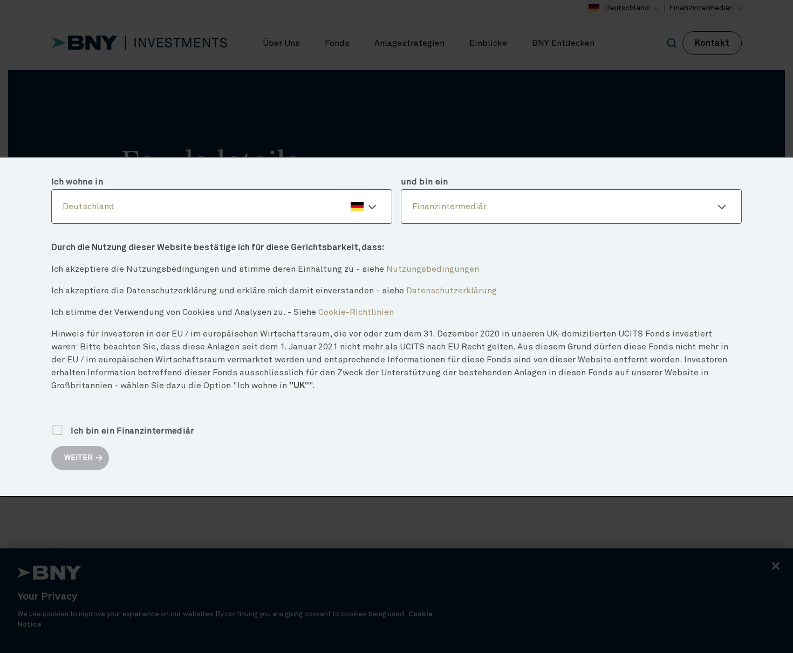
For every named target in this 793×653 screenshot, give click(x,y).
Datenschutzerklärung (451, 290)
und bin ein (424, 181)
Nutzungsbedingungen (432, 269)
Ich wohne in (77, 181)
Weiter (78, 458)
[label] (222, 206)
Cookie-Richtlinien (356, 312)
